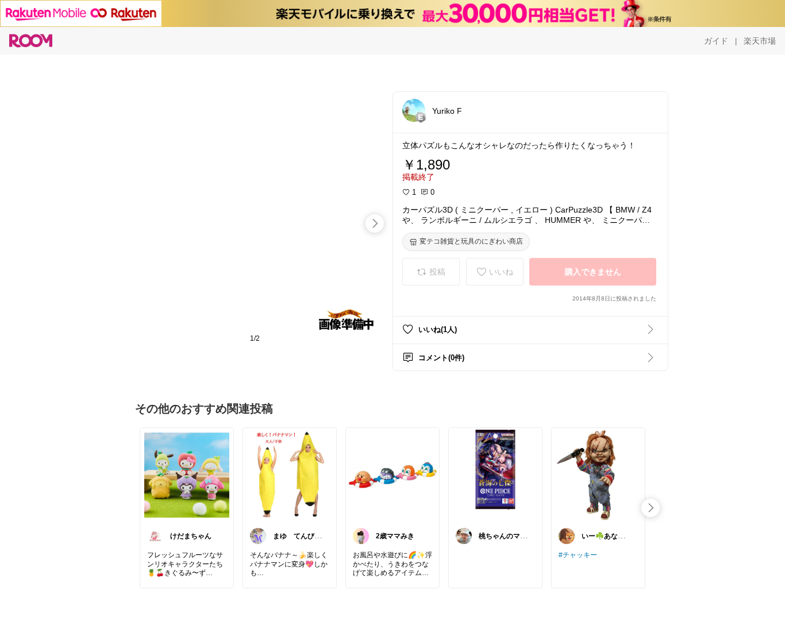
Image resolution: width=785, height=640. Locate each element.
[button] (413, 110)
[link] (186, 474)
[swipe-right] (374, 223)
